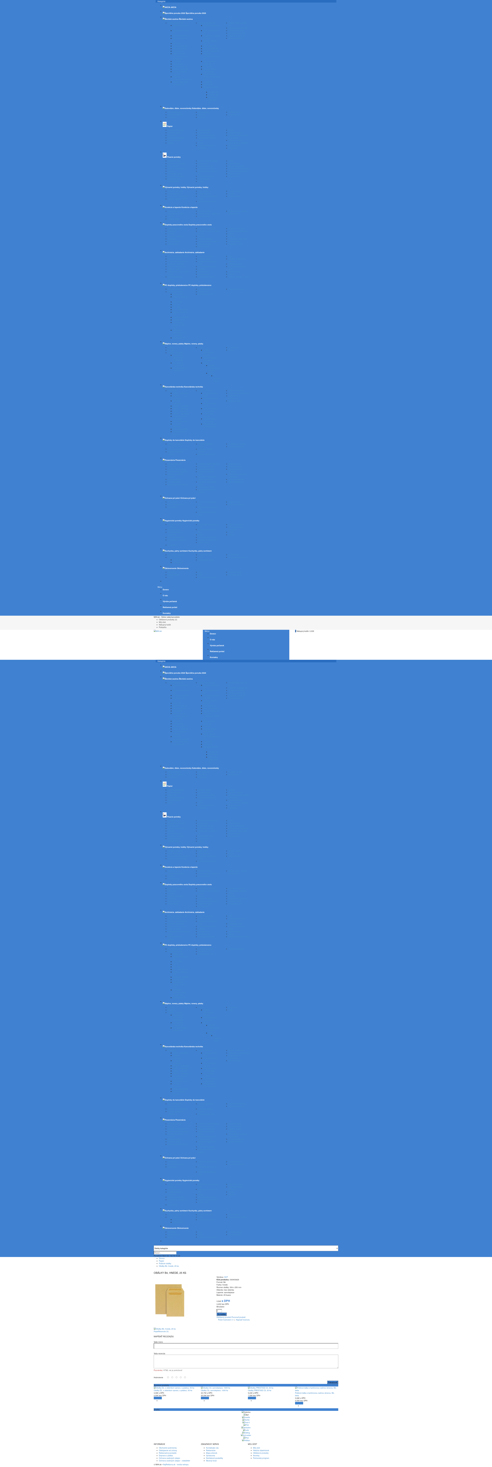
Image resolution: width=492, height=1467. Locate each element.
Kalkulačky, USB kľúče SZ (212, 100)
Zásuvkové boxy (204, 244)
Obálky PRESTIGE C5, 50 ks (259, 1390)
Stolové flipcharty (175, 464)
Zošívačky (172, 238)
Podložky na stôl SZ (236, 30)
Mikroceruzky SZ (180, 48)
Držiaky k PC (203, 291)
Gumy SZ (177, 61)
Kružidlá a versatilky (176, 176)
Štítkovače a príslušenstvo (239, 393)
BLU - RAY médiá (180, 309)
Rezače (201, 236)
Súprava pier (203, 163)
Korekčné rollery (204, 211)
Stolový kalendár (174, 112)
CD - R (175, 304)
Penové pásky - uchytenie (208, 213)
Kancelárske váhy (180, 421)
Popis (156, 1331)
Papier (161, 1261)
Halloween (177, 559)
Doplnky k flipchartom (176, 469)
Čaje (200, 574)
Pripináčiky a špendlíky (237, 238)
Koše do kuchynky (235, 524)
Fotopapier (172, 135)
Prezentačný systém (206, 487)
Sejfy (230, 256)
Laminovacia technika (208, 414)
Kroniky (231, 130)
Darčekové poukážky (214, 1458)
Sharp (230, 350)
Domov (162, 1258)
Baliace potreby (234, 145)
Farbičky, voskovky (175, 191)
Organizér (202, 117)
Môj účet (162, 622)
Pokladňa (162, 627)
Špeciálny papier (174, 140)
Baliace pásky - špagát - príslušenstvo (238, 212)
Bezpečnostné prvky (176, 504)
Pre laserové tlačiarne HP (178, 364)
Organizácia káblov (175, 289)
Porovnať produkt (238, 1317)
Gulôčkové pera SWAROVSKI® (174, 180)
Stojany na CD (179, 319)
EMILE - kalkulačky (180, 408)
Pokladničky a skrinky (207, 266)
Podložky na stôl (235, 112)
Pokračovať (332, 1382)
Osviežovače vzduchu (207, 537)
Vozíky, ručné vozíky (206, 454)
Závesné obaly (234, 271)
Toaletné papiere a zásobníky (175, 533)
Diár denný (172, 117)
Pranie (200, 534)
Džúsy (170, 577)
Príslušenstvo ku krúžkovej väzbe (210, 425)
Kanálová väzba (234, 401)
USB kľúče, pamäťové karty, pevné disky (179, 332)
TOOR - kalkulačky (180, 411)
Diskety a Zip (178, 294)
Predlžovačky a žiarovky (179, 432)
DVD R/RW (177, 302)
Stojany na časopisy (236, 228)
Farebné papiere (174, 132)
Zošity (200, 143)
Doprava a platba (166, 1455)
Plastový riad (178, 562)
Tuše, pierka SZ (209, 46)
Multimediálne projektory (178, 471)
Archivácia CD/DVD (180, 317)
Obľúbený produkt (224, 1317)
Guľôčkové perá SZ (181, 35)
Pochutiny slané (234, 574)
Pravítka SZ (213, 92)
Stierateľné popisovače (237, 171)
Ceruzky (171, 171)
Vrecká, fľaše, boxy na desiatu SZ (180, 83)
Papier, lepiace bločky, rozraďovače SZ (211, 77)
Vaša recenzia (159, 1353)
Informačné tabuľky (236, 479)
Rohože (231, 534)
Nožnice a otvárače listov (208, 241)
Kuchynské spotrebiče (237, 557)
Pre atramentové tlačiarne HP (180, 369)
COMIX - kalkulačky (181, 406)
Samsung (172, 350)
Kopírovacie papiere (176, 130)
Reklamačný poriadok (167, 1453)
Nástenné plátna (174, 479)
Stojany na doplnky (175, 236)
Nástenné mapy (234, 464)
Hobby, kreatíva (234, 196)
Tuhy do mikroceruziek (177, 168)
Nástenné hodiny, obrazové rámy (175, 445)
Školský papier (204, 132)
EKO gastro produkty (176, 554)
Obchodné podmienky (168, 1447)
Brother (171, 347)
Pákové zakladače (205, 256)
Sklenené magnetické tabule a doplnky (207, 478)
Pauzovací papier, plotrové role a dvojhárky (238, 141)
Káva (200, 572)
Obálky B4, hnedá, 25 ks (169, 1266)
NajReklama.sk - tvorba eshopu (176, 1464)
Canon (201, 347)
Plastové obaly (204, 258)
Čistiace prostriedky (236, 289)
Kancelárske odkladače (237, 231)
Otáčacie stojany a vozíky (238, 276)
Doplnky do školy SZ (236, 35)
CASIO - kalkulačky (180, 393)
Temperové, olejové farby (178, 196)
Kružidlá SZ (213, 94)
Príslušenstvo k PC (205, 294)
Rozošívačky (173, 244)
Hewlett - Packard (175, 352)
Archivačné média (175, 291)
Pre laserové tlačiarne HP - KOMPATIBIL (178, 358)
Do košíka (158, 1398)
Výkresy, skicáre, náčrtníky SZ (210, 70)
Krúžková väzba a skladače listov (210, 409)
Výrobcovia (210, 1455)
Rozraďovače (203, 271)
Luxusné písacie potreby (208, 160)
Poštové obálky (204, 130)
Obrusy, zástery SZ (211, 51)
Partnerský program (261, 1458)
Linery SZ (177, 43)
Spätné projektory (235, 482)
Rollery (201, 181)
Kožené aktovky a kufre (177, 261)
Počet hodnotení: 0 (225, 1319)
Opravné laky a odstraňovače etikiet (176, 212)
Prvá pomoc (173, 502)
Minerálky (172, 572)
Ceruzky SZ (177, 51)
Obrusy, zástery (234, 191)
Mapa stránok (211, 1453)
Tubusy (231, 274)
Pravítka (171, 233)
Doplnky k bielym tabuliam (208, 464)
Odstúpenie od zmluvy (168, 1450)
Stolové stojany (234, 466)
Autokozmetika (174, 529)
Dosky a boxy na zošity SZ (179, 72)
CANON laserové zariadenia (210, 359)
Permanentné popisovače (238, 168)
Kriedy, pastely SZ (210, 48)
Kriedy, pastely (204, 193)
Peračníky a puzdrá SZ (237, 28)
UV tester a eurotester (177, 425)
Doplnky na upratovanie (207, 539)
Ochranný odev (234, 502)
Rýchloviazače (204, 274)
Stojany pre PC (179, 337)
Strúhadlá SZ (178, 64)
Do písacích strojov (217, 378)
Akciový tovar (211, 1460)
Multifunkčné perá (205, 176)
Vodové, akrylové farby (177, 198)
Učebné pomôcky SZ (236, 33)
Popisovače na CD (205, 166)
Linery (230, 160)
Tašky (200, 557)
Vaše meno (158, 1342)
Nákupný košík (165, 624)
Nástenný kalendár (175, 114)
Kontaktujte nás (212, 1447)
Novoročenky (233, 114)
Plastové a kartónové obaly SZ (181, 78)
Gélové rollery (203, 178)
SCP (226, 1277)
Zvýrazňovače (234, 163)
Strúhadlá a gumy (175, 173)
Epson (205, 363)
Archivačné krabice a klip (178, 256)
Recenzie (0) (163, 1331)
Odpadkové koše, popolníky (235, 528)
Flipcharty (172, 466)
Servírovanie (233, 554)
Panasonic (232, 347)
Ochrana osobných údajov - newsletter (174, 1460)
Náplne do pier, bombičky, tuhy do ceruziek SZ (180, 56)
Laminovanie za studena (209, 404)
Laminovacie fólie (205, 390)
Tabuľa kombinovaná (206, 469)
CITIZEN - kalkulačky (177, 402)
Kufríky (231, 193)
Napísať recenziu (243, 1319)
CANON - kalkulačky (177, 397)
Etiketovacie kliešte (180, 429)
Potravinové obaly (205, 554)
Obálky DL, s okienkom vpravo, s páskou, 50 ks (173, 1390)
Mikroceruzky (173, 166)
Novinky (256, 1455)
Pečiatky (231, 236)
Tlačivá (171, 143)
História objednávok (261, 1450)
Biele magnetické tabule (177, 484)
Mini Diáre (202, 114)
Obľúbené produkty (261, 1453)
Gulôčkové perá (174, 160)
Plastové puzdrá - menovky (235, 470)
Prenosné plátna (174, 482)
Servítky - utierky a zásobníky (175, 525)
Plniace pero (233, 176)
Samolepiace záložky (206, 135)
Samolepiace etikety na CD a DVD (179, 325)
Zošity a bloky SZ (180, 66)
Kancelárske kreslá (236, 446)
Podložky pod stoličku (237, 444)
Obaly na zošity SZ (180, 69)
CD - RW (176, 307)
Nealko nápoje (174, 574)
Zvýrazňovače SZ (180, 46)
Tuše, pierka (203, 191)
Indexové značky (174, 258)
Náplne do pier (234, 173)
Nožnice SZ (208, 84)
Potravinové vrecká (206, 559)
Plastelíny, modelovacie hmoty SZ (211, 56)
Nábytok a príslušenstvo (177, 449)
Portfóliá (201, 269)
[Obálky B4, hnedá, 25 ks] (173, 1326)
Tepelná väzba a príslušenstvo (210, 420)
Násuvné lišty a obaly (176, 266)
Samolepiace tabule (206, 466)
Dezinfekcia (172, 545)
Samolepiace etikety (176, 137)
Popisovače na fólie (206, 168)
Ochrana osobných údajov (169, 1458)
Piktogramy (233, 148)
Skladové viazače (175, 228)
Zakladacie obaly (235, 264)
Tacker (231, 233)
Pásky (210, 373)
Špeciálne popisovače (177, 163)
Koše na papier (174, 241)
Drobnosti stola (234, 241)
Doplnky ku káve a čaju (207, 577)
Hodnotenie (158, 1377)
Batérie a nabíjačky (236, 390)
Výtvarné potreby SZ (206, 23)
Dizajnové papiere (235, 132)
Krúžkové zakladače (176, 264)
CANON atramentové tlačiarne (208, 352)
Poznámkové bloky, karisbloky (206, 146)
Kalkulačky (172, 390)
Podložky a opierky (205, 289)
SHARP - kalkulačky (181, 413)
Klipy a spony (203, 246)
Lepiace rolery (204, 216)
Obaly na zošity (174, 269)
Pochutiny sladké (235, 572)
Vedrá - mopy (203, 542)
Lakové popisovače (236, 166)
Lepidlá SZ (207, 82)
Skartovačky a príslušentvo (234, 397)
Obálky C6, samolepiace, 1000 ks (214, 1390)
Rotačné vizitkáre (205, 238)
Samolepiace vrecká (206, 276)
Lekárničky (172, 507)
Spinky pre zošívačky (206, 228)
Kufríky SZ (207, 66)
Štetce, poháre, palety (207, 201)
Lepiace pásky (174, 218)
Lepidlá (171, 216)
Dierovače (172, 231)
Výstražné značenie (236, 504)
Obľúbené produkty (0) (168, 619)
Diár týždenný (203, 112)
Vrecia (230, 532)
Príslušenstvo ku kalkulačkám (179, 417)
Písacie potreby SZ (175, 23)
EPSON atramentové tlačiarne (213, 368)
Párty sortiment (174, 557)
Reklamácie (211, 1450)
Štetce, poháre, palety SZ (209, 62)
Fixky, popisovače (175, 193)
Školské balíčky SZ (236, 38)
